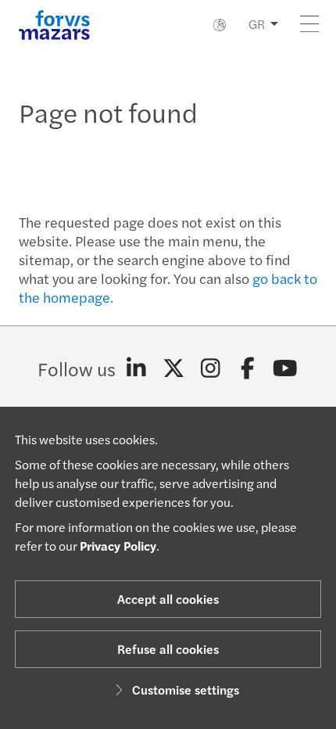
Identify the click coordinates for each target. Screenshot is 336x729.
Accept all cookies (168, 599)
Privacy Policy (118, 546)
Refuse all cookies (168, 649)
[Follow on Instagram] (210, 368)
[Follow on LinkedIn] (136, 368)
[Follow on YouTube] (284, 368)
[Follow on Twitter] (174, 368)
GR (256, 24)
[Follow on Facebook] (248, 368)
